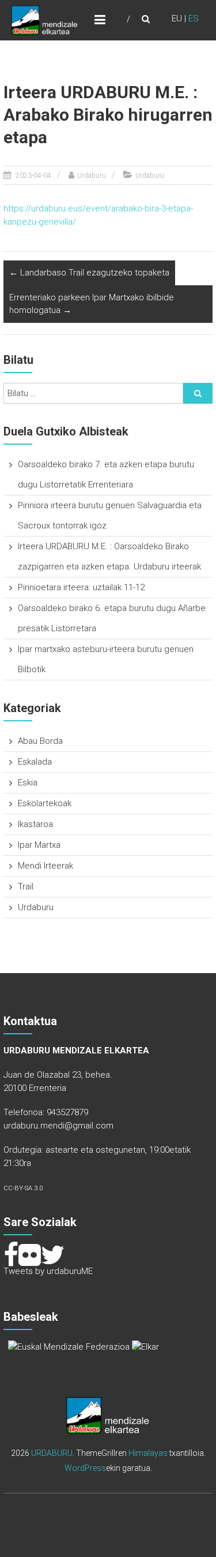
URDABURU (52, 1453)
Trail (25, 886)
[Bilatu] (198, 393)
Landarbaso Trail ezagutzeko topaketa (89, 272)
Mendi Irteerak (45, 866)
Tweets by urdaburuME (48, 1271)
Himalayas (148, 1453)
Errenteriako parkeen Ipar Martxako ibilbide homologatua (91, 304)
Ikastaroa (35, 824)
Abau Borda (40, 741)
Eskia (27, 782)
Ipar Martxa (39, 845)
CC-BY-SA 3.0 (23, 1188)
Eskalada (35, 762)
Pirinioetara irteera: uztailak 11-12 (81, 587)
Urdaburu (91, 176)
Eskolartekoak (44, 803)
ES (193, 18)
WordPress (85, 1468)
